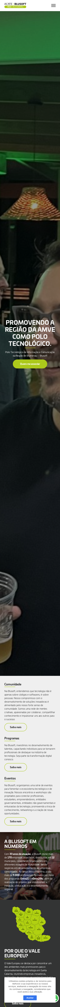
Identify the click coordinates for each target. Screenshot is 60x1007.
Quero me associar (30, 364)
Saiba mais (15, 727)
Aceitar (30, 998)
